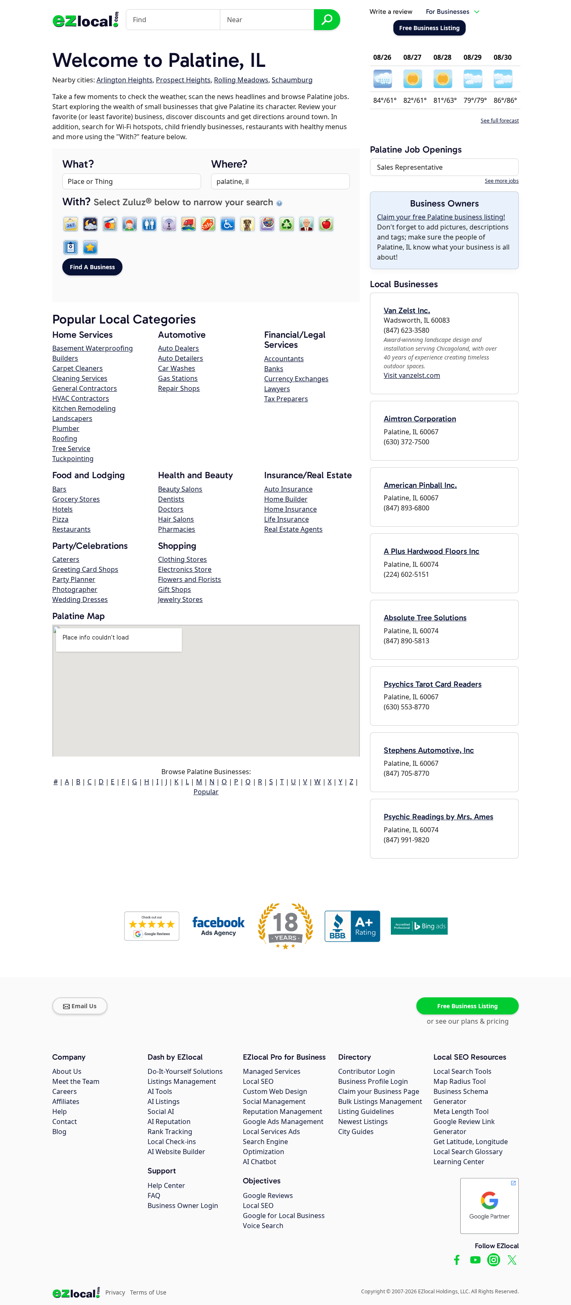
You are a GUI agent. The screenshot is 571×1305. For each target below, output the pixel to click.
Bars (59, 489)
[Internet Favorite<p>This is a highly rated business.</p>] (90, 247)
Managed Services (272, 1071)
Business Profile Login (373, 1081)
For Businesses (447, 11)
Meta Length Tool (461, 1111)
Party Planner (73, 579)
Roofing (64, 438)
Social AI (161, 1111)
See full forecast (500, 120)
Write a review (391, 11)
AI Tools (160, 1091)
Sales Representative (410, 167)
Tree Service (71, 448)
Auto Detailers (180, 358)
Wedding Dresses (80, 599)
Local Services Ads (271, 1131)
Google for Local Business (284, 1215)
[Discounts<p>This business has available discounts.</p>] (208, 224)
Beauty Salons (180, 489)
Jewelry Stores (180, 599)
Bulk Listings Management (380, 1101)
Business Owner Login (183, 1205)
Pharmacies (176, 529)
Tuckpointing (73, 458)
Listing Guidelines (366, 1111)
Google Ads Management (283, 1121)
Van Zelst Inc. (407, 310)
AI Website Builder (176, 1151)
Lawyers (277, 388)
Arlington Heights (125, 79)
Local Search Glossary (467, 1151)
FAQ (154, 1195)
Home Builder (286, 499)
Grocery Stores (76, 499)
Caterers (65, 559)
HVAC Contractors (80, 398)
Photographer (74, 589)
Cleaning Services (79, 378)
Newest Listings (363, 1121)
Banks (273, 368)
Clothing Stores (182, 559)
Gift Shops (174, 589)
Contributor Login (366, 1071)
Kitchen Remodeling (84, 408)
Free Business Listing (467, 1006)
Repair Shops (179, 388)
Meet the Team (75, 1081)
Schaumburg (292, 79)
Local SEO (258, 1081)
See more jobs (502, 180)
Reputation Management (282, 1111)
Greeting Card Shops (85, 569)
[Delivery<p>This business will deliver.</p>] (188, 224)
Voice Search (263, 1225)
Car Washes (176, 368)
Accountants (284, 358)
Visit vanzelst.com (412, 375)
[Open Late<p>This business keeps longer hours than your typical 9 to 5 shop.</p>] (90, 224)
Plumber (65, 428)
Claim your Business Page (378, 1091)
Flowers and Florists (189, 579)
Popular (206, 791)
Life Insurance (286, 519)
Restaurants (71, 529)
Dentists (171, 499)
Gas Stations (178, 378)
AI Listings (164, 1101)
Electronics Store (185, 569)
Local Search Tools (462, 1071)
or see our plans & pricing (468, 1021)
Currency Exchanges (296, 378)
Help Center (166, 1185)
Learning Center (458, 1161)
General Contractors (84, 388)
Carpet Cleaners (77, 368)
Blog (59, 1131)
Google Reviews (268, 1195)
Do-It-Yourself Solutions (185, 1071)
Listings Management (182, 1081)
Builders (65, 358)
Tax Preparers (286, 398)
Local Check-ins (172, 1141)
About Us (67, 1071)
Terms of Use (148, 1292)
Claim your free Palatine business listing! (441, 217)
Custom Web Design (275, 1091)
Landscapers (72, 418)
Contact (64, 1121)
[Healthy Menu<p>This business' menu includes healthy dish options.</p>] (326, 224)
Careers (64, 1091)
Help (59, 1111)
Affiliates (65, 1101)
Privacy (115, 1292)
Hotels (62, 509)
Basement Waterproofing (92, 348)
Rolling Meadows (241, 79)
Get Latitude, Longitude (470, 1141)
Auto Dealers (178, 348)
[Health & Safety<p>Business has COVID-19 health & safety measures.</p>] (70, 247)
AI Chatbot (259, 1161)
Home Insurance (290, 509)
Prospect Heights (183, 79)
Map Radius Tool (459, 1081)
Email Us (84, 1006)
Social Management (274, 1101)
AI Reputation (169, 1121)
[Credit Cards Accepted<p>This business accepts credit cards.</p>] (110, 224)
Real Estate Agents (293, 529)
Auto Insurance (288, 489)
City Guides (356, 1131)
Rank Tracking (170, 1131)
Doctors (171, 509)
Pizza (60, 519)
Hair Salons (176, 519)
